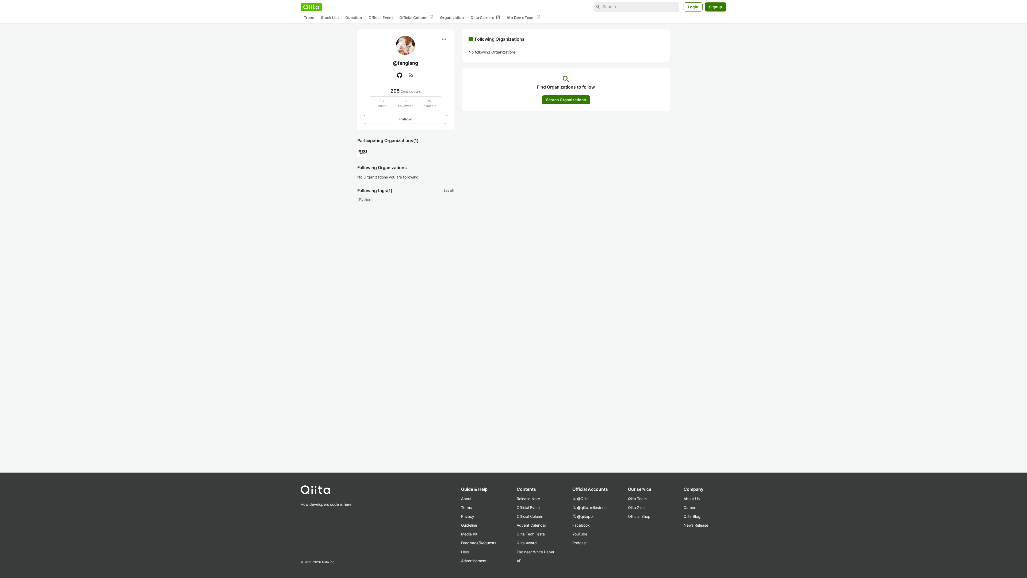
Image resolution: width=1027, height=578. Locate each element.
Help (465, 552)
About (466, 498)
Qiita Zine (636, 507)
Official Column (416, 17)
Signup (715, 7)
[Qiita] (311, 7)
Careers (690, 507)
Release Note (528, 498)
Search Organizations (566, 99)
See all (448, 190)
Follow (405, 119)
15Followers (429, 103)
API (520, 560)
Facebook (581, 525)
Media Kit (469, 534)
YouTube (579, 534)
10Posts (382, 103)
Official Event (381, 17)
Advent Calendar (531, 525)
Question (353, 17)
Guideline (469, 525)
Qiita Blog (692, 516)
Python (365, 199)
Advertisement (473, 560)
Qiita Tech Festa (531, 534)
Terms (466, 507)
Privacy (467, 516)
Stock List (330, 17)
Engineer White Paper (535, 552)
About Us (692, 498)
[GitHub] (399, 75)
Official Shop (639, 516)
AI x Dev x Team (524, 17)
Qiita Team (637, 498)
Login (693, 7)
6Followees (405, 103)
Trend (309, 17)
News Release (696, 525)
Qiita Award (527, 543)
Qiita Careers (485, 17)
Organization (452, 17)
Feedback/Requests (478, 543)
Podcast (579, 543)
